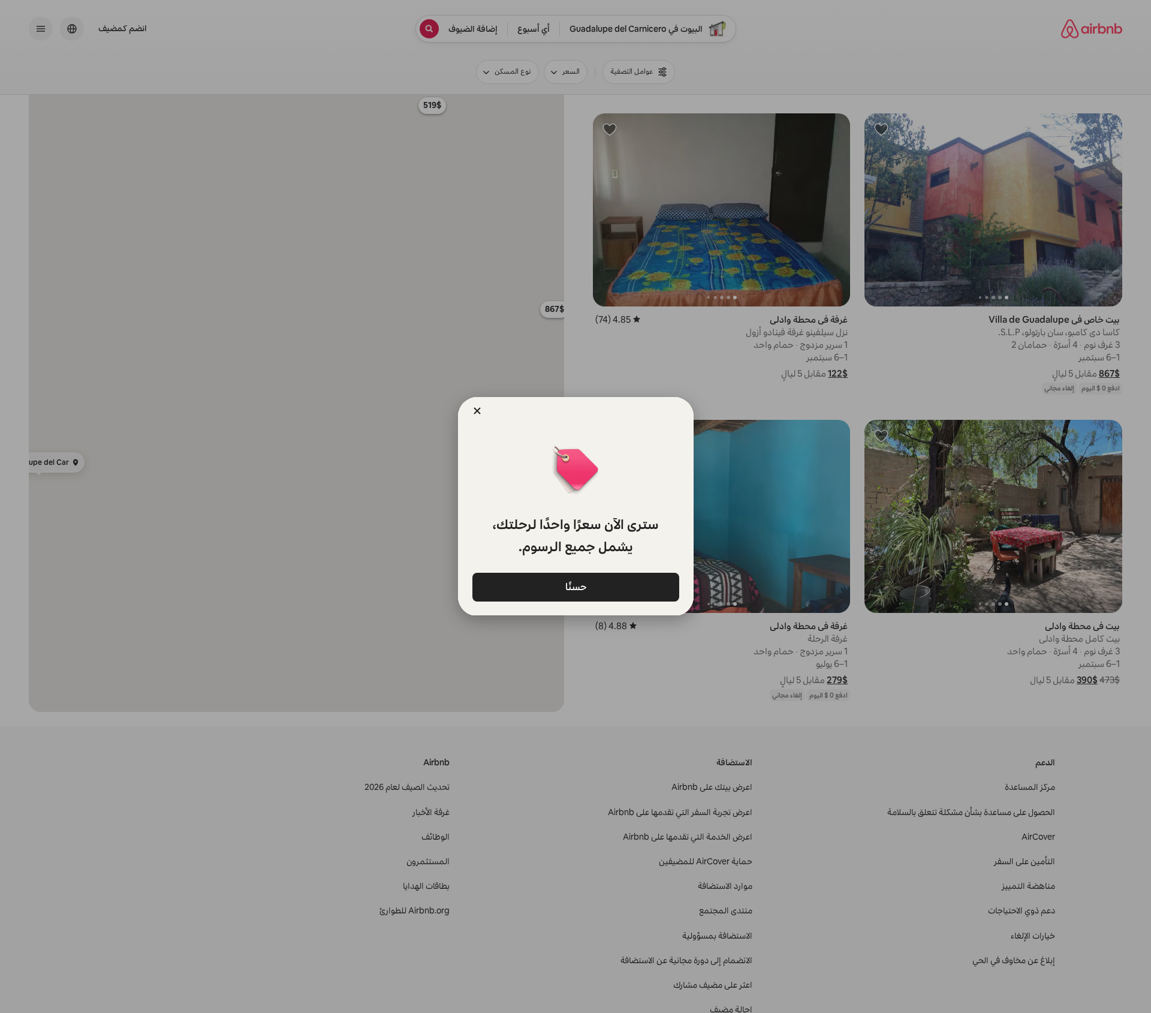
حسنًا (575, 586)
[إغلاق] (477, 411)
